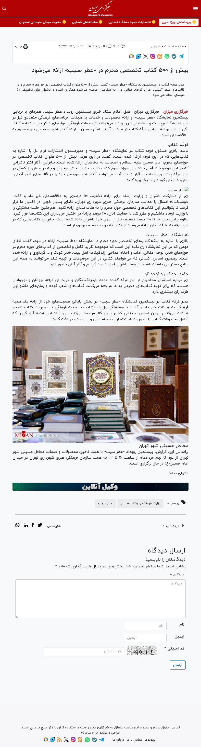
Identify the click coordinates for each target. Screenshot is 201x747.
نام (181, 624)
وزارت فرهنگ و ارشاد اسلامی (140, 503)
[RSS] (59, 741)
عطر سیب (105, 503)
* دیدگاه (177, 575)
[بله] (174, 58)
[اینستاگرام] (152, 57)
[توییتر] (145, 57)
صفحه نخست (174, 46)
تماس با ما (134, 739)
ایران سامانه (90, 732)
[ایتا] (159, 57)
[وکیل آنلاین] (100, 487)
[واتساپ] (166, 57)
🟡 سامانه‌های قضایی (87, 22)
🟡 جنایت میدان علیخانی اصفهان (42, 22)
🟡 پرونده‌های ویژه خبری (179, 22)
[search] (4, 9)
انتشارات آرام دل (48, 150)
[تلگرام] (181, 57)
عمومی (156, 46)
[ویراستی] (138, 57)
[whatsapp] (17, 526)
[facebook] (33, 526)
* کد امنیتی (174, 648)
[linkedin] (26, 526)
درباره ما (118, 739)
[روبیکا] (131, 57)
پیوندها (150, 739)
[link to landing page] (100, 8)
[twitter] (40, 526)
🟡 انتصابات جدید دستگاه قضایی (132, 22)
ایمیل (179, 636)
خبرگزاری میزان (175, 111)
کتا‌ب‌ (47, 246)
